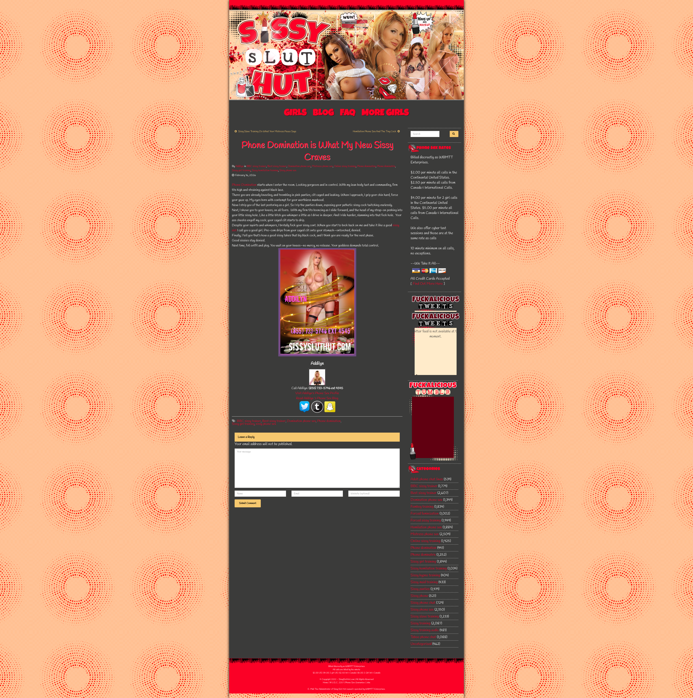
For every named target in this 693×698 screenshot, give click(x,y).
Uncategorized (421, 643)
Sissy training (420, 623)
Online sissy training (345, 166)
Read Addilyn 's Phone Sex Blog (317, 398)
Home (325, 682)
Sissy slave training (425, 616)
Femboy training (422, 506)
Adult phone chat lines (427, 479)
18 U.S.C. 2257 (337, 682)
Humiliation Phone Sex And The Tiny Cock (374, 131)
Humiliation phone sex (426, 527)
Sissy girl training (241, 170)
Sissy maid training (424, 582)
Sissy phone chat (423, 602)
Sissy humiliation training (265, 170)
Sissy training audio (425, 630)
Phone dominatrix (386, 166)
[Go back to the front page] (346, 55)
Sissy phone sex (287, 170)
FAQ (348, 113)
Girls (295, 113)
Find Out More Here (428, 283)
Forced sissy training (426, 520)
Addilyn (240, 166)
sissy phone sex (266, 424)
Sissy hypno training (425, 575)
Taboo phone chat (423, 637)
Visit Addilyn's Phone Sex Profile (317, 393)
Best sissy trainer (277, 166)
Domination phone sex (299, 166)
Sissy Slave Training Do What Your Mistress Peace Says (267, 131)
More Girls (385, 113)
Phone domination (366, 166)
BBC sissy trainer (256, 166)
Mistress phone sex (322, 166)
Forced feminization (425, 513)
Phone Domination (244, 185)
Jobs (368, 682)
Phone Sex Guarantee (355, 682)
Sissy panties (420, 589)
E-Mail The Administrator (319, 689)
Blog (323, 113)
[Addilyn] (317, 377)
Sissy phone (419, 595)
